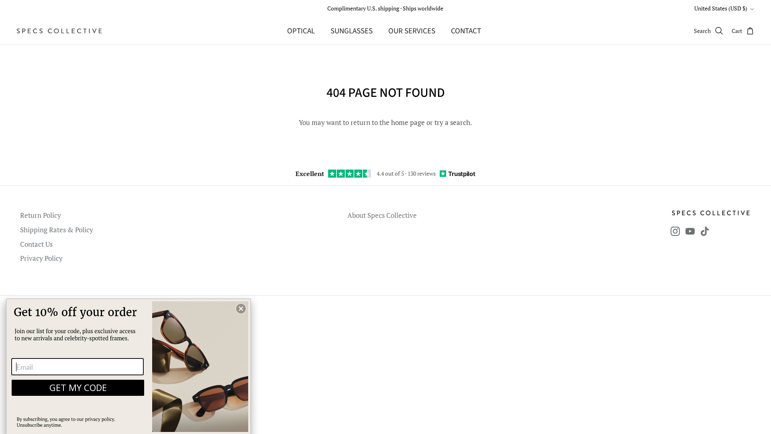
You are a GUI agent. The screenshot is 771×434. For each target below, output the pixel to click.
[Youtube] (690, 231)
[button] (241, 308)
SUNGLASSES (351, 31)
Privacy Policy (41, 258)
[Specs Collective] (59, 31)
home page (408, 122)
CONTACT (466, 31)
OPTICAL (301, 31)
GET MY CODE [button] (78, 387)
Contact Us (36, 244)
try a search (452, 122)
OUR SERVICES (411, 31)
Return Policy (40, 215)
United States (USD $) (720, 8)
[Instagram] (675, 231)
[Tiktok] (705, 231)
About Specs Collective (382, 215)
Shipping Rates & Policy (56, 229)
